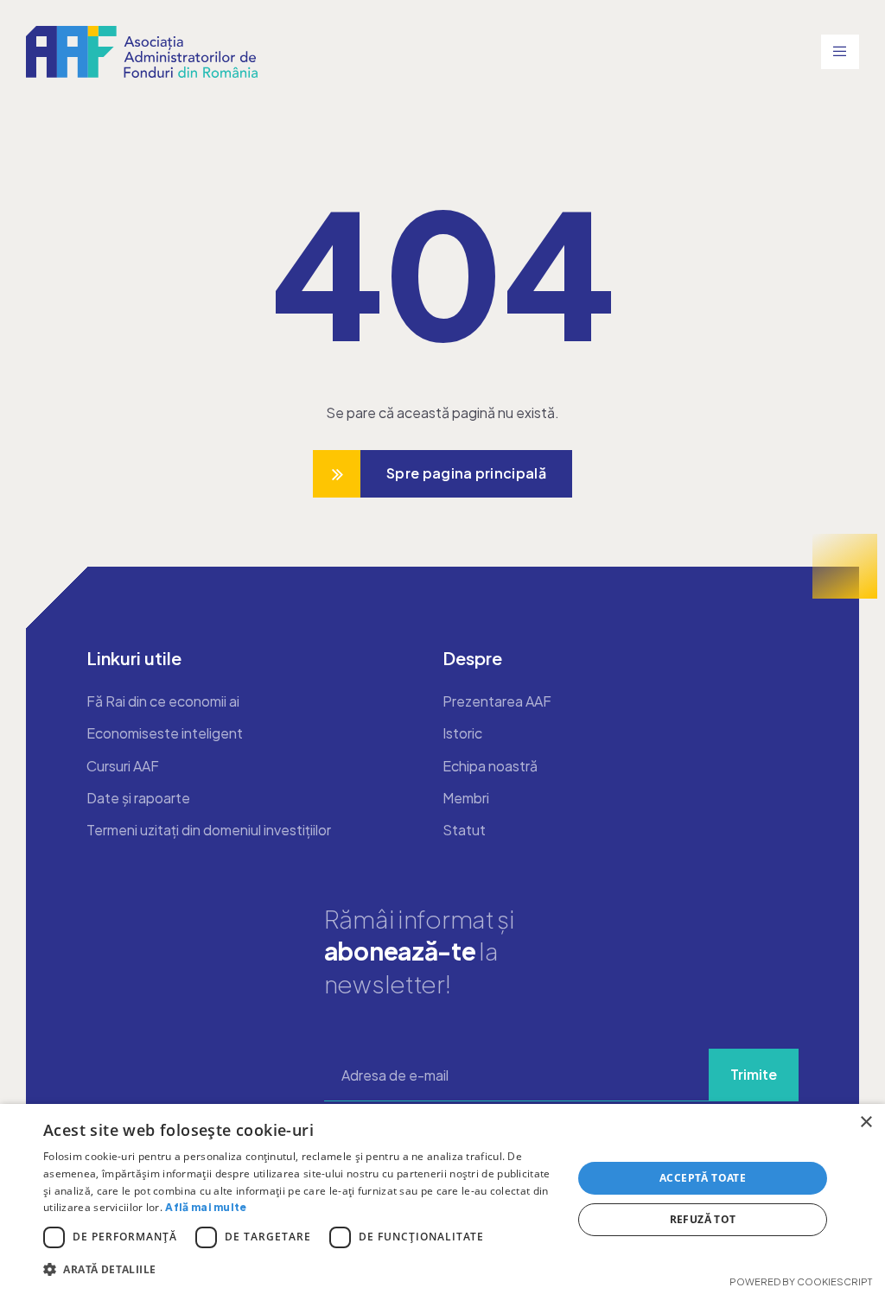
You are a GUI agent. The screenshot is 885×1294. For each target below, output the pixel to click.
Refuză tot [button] (703, 1219)
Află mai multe (205, 1207)
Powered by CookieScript (800, 1281)
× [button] (865, 1122)
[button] (300, 1269)
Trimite (753, 1074)
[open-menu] (840, 52)
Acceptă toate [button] (702, 1177)
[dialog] (442, 1199)
